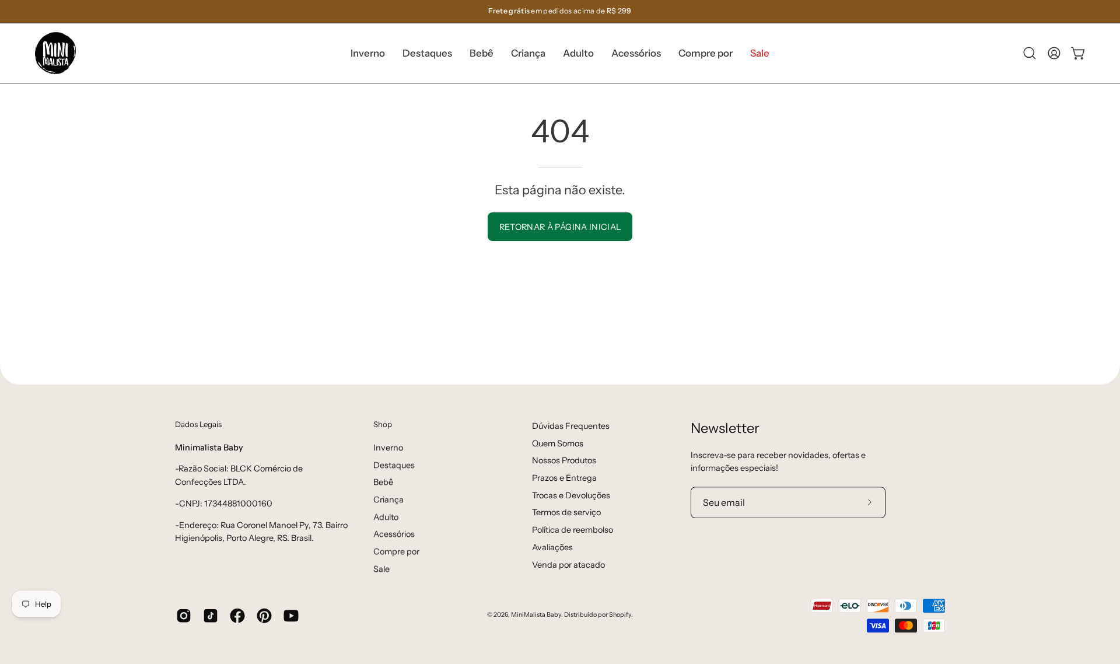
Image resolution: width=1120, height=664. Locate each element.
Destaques (394, 464)
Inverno (388, 447)
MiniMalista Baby (536, 615)
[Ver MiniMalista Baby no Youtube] (291, 615)
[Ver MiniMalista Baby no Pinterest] (264, 615)
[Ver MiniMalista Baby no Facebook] (237, 615)
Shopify (620, 615)
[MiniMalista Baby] (55, 53)
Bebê (383, 482)
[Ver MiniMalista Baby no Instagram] (183, 615)
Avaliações (552, 547)
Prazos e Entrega (564, 478)
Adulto (385, 516)
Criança (388, 499)
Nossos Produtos (564, 461)
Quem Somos (557, 443)
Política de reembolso (572, 530)
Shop (382, 424)
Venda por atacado (568, 565)
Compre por (396, 551)
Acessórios (394, 534)
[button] (427, 53)
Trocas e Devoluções (571, 495)
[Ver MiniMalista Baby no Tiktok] (210, 615)
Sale (381, 569)
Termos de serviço (566, 513)
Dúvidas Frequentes (571, 426)
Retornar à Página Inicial (560, 227)
